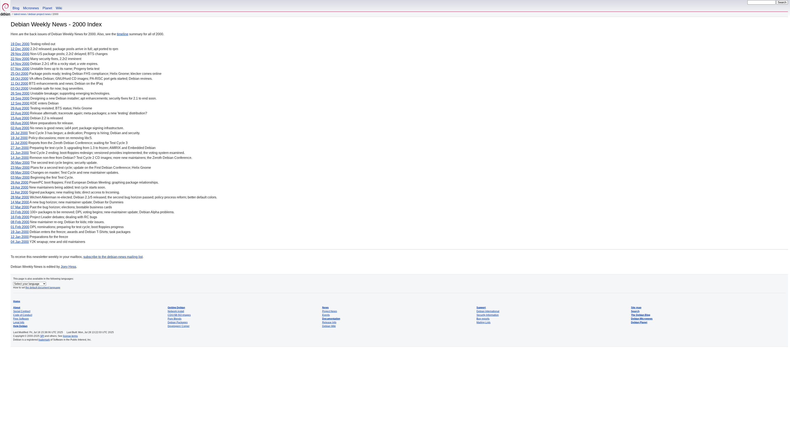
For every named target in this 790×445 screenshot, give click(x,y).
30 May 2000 (20, 162)
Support (481, 307)
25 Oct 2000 (19, 73)
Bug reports (482, 318)
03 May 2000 (20, 177)
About (16, 307)
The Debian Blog (640, 315)
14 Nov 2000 (20, 64)
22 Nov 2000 (20, 59)
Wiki (59, 8)
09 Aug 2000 (20, 123)
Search (635, 311)
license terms (70, 336)
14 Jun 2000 (20, 157)
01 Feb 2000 (20, 227)
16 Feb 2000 (20, 217)
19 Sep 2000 (20, 98)
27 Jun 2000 (20, 148)
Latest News (20, 14)
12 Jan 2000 (20, 237)
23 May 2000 (20, 167)
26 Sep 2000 (20, 93)
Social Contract (21, 311)
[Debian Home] (5, 8)
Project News (329, 311)
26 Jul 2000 (19, 133)
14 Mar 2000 (20, 202)
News (325, 307)
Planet (47, 8)
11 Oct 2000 (19, 83)
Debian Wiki (329, 326)
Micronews (31, 8)
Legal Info (18, 322)
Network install (176, 311)
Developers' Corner (178, 326)
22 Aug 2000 (20, 113)
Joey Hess (68, 266)
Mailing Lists (483, 322)
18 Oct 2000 (19, 78)
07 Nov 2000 (20, 68)
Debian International (487, 311)
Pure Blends (174, 318)
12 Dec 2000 (20, 49)
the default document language (43, 287)
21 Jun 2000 (20, 153)
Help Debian (20, 326)
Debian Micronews (642, 318)
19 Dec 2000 (20, 44)
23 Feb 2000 (20, 212)
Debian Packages (178, 322)
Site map (636, 307)
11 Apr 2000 (19, 192)
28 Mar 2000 (20, 197)
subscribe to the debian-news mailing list (113, 257)
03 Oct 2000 (19, 88)
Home (16, 301)
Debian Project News (39, 14)
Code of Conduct (22, 315)
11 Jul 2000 (19, 143)
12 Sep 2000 (20, 103)
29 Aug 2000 (20, 108)
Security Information (487, 315)
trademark (44, 339)
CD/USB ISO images (179, 315)
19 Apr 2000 (19, 187)
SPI (42, 336)
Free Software (21, 318)
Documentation (331, 318)
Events (326, 315)
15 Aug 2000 (20, 118)
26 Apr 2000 (19, 182)
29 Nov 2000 (20, 54)
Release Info (329, 322)
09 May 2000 (20, 172)
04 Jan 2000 (20, 242)
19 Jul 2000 (19, 138)
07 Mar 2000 (20, 207)
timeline (122, 34)
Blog (16, 8)
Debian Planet (639, 322)
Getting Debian (176, 307)
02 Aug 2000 (20, 128)
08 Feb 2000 (20, 222)
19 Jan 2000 (20, 232)
